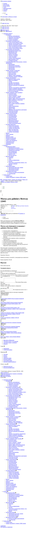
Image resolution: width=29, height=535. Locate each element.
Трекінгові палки (10, 142)
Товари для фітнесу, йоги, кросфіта (14, 92)
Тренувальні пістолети (14, 168)
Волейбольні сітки (13, 52)
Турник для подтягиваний (15, 58)
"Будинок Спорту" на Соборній (10, 341)
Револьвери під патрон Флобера (16, 149)
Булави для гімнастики (14, 126)
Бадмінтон (8, 34)
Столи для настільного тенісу (15, 42)
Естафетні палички (13, 60)
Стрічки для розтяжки (14, 131)
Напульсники (12, 69)
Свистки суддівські (13, 55)
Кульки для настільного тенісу (16, 48)
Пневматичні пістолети (14, 147)
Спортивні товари (7, 33)
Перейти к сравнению (7, 527)
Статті (4, 7)
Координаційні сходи (13, 59)
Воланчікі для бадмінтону (15, 37)
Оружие (5, 145)
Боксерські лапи (12, 74)
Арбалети (11, 157)
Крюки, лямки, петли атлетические (17, 98)
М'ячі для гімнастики (13, 129)
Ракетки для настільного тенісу (16, 43)
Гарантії (5, 356)
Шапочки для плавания (14, 83)
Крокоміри (8, 144)
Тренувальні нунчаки (13, 169)
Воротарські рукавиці (14, 120)
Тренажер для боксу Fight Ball (15, 76)
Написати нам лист (7, 366)
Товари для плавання (11, 77)
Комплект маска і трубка (14, 79)
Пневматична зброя (10, 146)
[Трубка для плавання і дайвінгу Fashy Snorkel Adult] (13, 308)
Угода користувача (7, 360)
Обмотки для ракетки (14, 38)
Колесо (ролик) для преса (14, 97)
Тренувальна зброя (10, 166)
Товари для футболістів (11, 113)
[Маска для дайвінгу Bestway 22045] (9, 182)
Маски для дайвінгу (13, 80)
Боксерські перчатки (13, 71)
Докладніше (4, 315)
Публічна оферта (7, 359)
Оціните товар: (4, 284)
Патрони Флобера (13, 152)
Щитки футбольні (13, 119)
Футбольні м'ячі (12, 114)
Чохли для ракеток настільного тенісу (17, 45)
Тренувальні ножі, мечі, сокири (16, 167)
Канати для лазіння (13, 54)
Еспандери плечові (13, 112)
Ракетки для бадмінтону (14, 36)
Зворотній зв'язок (7, 8)
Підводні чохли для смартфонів (16, 90)
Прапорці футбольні (13, 122)
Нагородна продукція (11, 138)
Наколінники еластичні (14, 65)
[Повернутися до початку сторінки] (6, 1)
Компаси (8, 135)
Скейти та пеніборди (11, 139)
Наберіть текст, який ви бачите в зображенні (11, 285)
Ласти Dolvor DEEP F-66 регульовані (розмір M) (12, 302)
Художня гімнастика (11, 124)
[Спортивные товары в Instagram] (5, 375)
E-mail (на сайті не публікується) (14, 275)
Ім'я (1, 272)
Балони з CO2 (12, 153)
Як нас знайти (6, 5)
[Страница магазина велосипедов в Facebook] (11, 373)
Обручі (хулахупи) (13, 101)
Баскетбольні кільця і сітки (15, 50)
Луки (10, 158)
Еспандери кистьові (13, 111)
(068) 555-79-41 (5, 27)
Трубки (10, 81)
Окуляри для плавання (14, 82)
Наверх (9, 376)
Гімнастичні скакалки (14, 125)
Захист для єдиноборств (11, 140)
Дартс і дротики (9, 134)
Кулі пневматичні (13, 151)
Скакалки (11, 104)
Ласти (10, 86)
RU (6, 14)
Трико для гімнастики (14, 130)
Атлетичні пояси (12, 93)
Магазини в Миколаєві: (8, 340)
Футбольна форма (13, 115)
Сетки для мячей (12, 56)
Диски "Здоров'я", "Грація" (15, 96)
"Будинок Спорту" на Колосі (10, 342)
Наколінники (12, 64)
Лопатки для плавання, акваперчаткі (17, 87)
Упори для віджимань (14, 106)
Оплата (5, 10)
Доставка (5, 9)
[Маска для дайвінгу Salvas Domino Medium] (11, 332)
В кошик (3, 213)
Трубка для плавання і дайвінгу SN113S (10, 317)
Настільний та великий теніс (12, 40)
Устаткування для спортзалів (12, 49)
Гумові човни (6, 174)
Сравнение (3, 525)
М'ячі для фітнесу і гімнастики (16, 99)
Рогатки (10, 161)
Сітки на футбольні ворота (15, 123)
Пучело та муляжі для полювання (16, 172)
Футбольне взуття (13, 118)
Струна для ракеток (13, 39)
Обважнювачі (12, 107)
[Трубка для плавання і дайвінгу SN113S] (10, 314)
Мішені (10, 165)
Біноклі (7, 133)
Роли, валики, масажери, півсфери (16, 103)
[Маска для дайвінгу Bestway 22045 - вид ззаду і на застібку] (3, 188)
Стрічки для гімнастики (14, 128)
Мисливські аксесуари (11, 171)
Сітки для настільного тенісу (15, 47)
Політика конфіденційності (9, 361)
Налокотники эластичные (15, 66)
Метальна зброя (9, 156)
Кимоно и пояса (9, 136)
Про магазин (6, 4)
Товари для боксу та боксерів (13, 70)
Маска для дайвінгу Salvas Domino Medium (10, 336)
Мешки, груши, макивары (15, 75)
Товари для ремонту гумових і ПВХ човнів (16, 177)
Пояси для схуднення (13, 102)
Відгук (2, 282)
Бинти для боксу (12, 72)
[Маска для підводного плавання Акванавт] (11, 322)
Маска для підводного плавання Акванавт (10, 326)
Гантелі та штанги (13, 95)
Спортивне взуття (10, 141)
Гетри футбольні (12, 117)
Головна (5, 3)
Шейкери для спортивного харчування (18, 109)
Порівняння (6, 348)
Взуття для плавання (13, 91)
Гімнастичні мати (13, 53)
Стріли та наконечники (14, 160)
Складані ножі (12, 173)
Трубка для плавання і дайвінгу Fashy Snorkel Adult (12, 312)
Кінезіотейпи (12, 68)
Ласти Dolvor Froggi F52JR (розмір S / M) (10, 307)
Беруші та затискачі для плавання (16, 85)
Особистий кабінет (7, 349)
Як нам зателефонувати (8, 367)
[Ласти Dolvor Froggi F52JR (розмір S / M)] (10, 303)
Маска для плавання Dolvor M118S (9, 331)
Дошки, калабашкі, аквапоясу (15, 88)
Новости (5, 343)
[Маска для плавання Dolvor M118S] (9, 327)
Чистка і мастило (12, 155)
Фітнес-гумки (12, 108)
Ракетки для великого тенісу (15, 44)
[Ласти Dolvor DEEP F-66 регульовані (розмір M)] (12, 298)
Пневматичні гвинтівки (14, 150)
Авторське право (7, 358)
